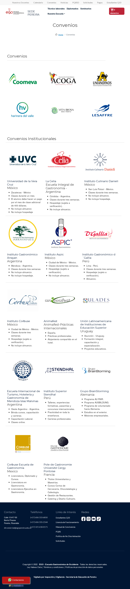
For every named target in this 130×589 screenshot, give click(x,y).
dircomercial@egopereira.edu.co (17, 528)
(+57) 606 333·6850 (39, 517)
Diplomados (72, 8)
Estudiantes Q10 (114, 2)
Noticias (64, 2)
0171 (45, 527)
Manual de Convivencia (65, 527)
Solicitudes (88, 2)
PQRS (58, 531)
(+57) (32, 527)
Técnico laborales (56, 8)
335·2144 (43, 522)
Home (60, 34)
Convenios (51, 2)
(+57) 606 (34, 522)
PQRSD (75, 2)
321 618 (39, 527)
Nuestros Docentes (20, 2)
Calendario (38, 2)
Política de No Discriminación (68, 536)
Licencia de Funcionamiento (67, 522)
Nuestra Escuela (55, 13)
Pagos (100, 2)
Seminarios (85, 8)
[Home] (15, 11)
